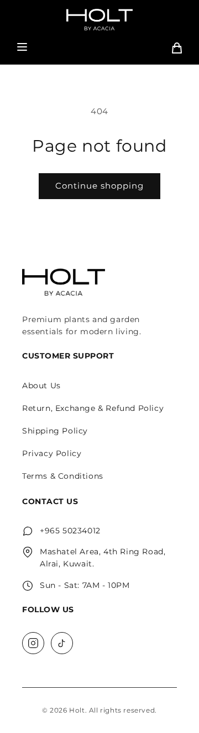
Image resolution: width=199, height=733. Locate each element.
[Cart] (177, 48)
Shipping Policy (55, 431)
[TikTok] (62, 643)
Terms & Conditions (62, 476)
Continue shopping (99, 185)
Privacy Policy (51, 453)
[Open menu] (22, 48)
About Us (41, 385)
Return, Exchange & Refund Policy (93, 408)
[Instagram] (33, 643)
